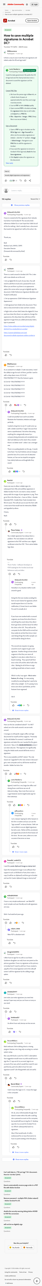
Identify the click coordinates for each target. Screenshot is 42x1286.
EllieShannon (11, 364)
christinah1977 (12, 992)
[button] (4, 5)
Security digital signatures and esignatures (17, 175)
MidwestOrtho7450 (13, 212)
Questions (8, 12)
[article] (21, 236)
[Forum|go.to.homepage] (15, 4)
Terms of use (22, 1272)
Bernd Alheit (15, 1084)
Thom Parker (15, 530)
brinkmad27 (15, 1017)
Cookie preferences (10, 1276)
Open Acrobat (32, 20)
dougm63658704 (13, 952)
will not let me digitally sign (13, 1224)
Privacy (30, 1272)
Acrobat (28, 10)
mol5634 (10, 269)
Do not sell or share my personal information (18, 1279)
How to (7, 171)
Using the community (11, 1272)
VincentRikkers (12, 1041)
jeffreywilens (19, 811)
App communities (17, 10)
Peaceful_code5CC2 (14, 860)
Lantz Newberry (14, 69)
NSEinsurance (12, 51)
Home (6, 10)
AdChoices (10, 1283)
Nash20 (10, 480)
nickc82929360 (12, 895)
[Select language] (27, 4)
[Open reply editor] (21, 190)
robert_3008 (15, 929)
